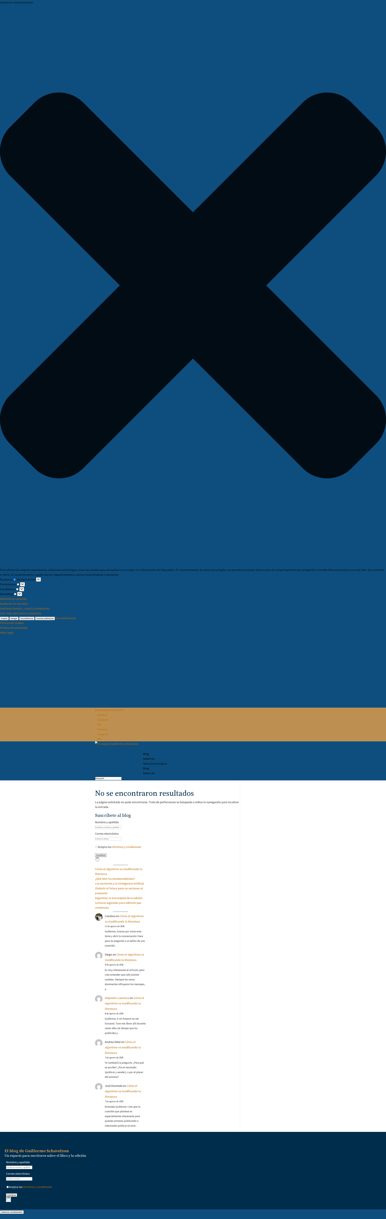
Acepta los (119, 847)
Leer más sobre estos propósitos (20, 613)
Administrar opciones (13, 599)
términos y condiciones (126, 847)
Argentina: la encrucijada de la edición (118, 898)
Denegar (14, 618)
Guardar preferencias (45, 618)
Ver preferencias (26, 618)
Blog (146, 768)
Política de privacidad (13, 628)
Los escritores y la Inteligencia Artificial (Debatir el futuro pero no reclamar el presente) (119, 888)
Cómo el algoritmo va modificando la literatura (124, 1003)
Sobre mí (149, 759)
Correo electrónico (107, 833)
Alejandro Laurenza (117, 998)
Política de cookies (12, 623)
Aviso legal (7, 632)
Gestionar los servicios (14, 603)
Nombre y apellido (107, 822)
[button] (193, 286)
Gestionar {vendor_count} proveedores (24, 608)
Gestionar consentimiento (11, 1212)
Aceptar (4, 618)
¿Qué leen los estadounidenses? (115, 878)
